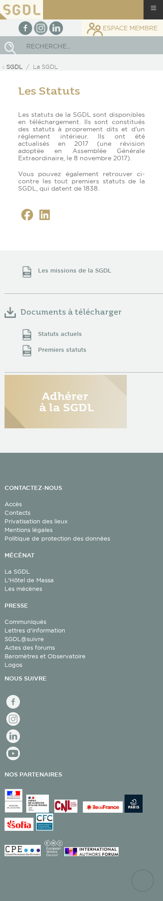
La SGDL (17, 571)
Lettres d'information (35, 630)
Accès (13, 504)
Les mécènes (23, 588)
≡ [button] (153, 8)
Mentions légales (29, 530)
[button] (27, 215)
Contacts (17, 512)
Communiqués (25, 621)
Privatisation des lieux (36, 521)
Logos (13, 664)
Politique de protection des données (57, 538)
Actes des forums (30, 647)
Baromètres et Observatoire (45, 656)
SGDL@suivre (24, 639)
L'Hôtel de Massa (29, 580)
